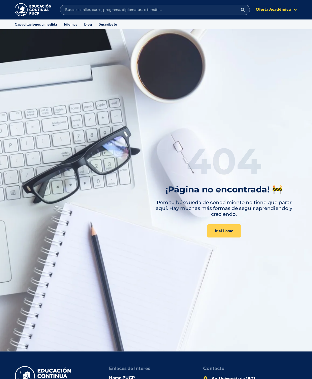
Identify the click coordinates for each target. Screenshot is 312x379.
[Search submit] (243, 10)
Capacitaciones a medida (36, 24)
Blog (88, 24)
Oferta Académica (273, 9)
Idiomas (70, 24)
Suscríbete (108, 24)
